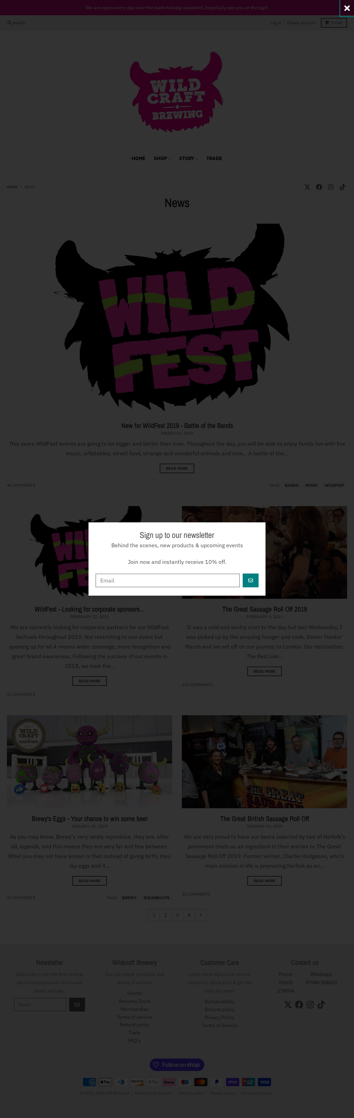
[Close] (347, 8)
